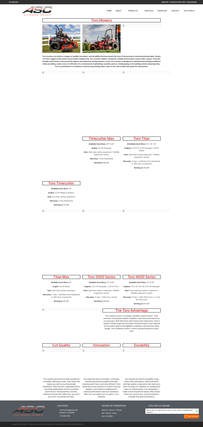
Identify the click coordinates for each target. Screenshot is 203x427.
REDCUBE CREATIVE (75, 424)
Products (133, 11)
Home (109, 11)
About (119, 11)
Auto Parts (189, 11)
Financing (162, 11)
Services (149, 11)
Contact (175, 11)
